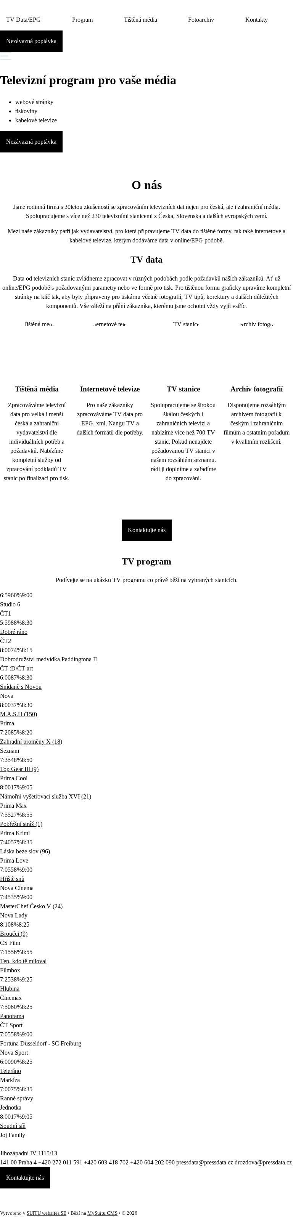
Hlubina (9, 988)
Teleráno (10, 1071)
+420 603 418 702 (106, 1162)
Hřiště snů (12, 879)
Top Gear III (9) (19, 769)
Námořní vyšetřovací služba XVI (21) (45, 796)
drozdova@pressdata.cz (263, 1162)
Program (82, 19)
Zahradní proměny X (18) (31, 741)
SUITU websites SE (46, 1213)
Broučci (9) (13, 933)
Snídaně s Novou (21, 686)
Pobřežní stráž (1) (21, 824)
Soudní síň (13, 1126)
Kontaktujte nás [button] (25, 1177)
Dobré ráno (13, 632)
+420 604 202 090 (152, 1162)
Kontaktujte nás (147, 530)
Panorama (12, 1016)
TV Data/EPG (23, 19)
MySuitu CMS (102, 1213)
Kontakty (256, 19)
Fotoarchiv (201, 19)
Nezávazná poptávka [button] (31, 41)
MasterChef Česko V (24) (31, 906)
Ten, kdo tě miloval (23, 961)
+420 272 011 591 (60, 1162)
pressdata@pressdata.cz (204, 1162)
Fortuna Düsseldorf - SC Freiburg (40, 1043)
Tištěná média (140, 19)
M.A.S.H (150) (18, 714)
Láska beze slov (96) (25, 851)
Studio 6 (10, 604)
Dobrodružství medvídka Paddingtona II (48, 659)
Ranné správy (16, 1098)
